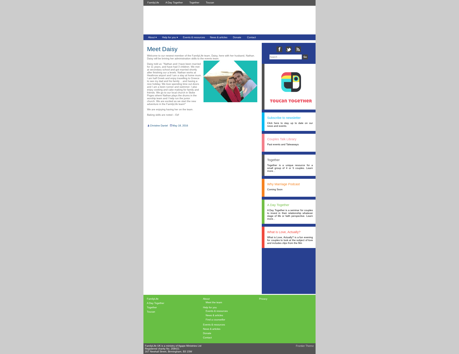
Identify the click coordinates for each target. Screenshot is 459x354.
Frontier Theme (305, 345)
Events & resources (194, 37)
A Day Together (174, 2)
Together (194, 2)
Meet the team (214, 302)
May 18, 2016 (180, 125)
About (151, 37)
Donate (237, 37)
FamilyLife (153, 2)
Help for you (169, 37)
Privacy (263, 298)
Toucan (210, 2)
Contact (251, 37)
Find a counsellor (215, 319)
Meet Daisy (162, 49)
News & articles (218, 37)
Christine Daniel (159, 125)
